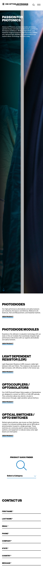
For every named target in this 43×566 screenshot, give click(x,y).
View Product (7, 316)
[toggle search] (34, 5)
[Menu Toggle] (39, 4)
